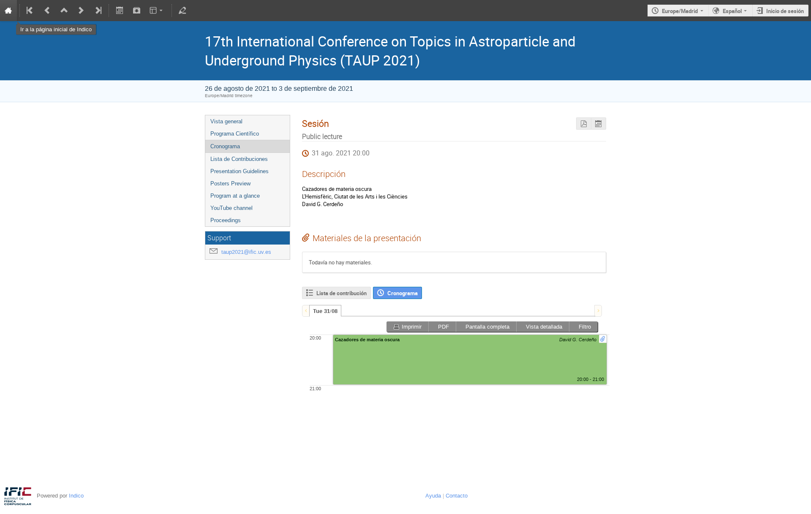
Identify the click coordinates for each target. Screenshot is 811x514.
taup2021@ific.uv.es (246, 252)
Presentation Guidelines (239, 171)
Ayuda (433, 495)
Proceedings (225, 220)
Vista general (226, 121)
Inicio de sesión (785, 11)
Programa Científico (234, 134)
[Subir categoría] (64, 10)
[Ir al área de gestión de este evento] (182, 10)
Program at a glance (235, 196)
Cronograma (225, 146)
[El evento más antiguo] (30, 10)
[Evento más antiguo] (47, 10)
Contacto (457, 495)
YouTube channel (231, 208)
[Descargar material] (136, 10)
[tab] (325, 311)
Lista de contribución (341, 293)
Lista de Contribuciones (239, 159)
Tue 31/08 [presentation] (325, 311)
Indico (76, 495)
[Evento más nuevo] (81, 10)
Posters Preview (230, 183)
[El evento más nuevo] (97, 10)
